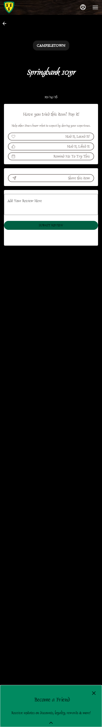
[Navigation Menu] (95, 7)
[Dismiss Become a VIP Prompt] (94, 693)
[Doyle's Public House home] (26, 7)
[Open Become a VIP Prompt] (51, 723)
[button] (6, 23)
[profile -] (83, 7)
